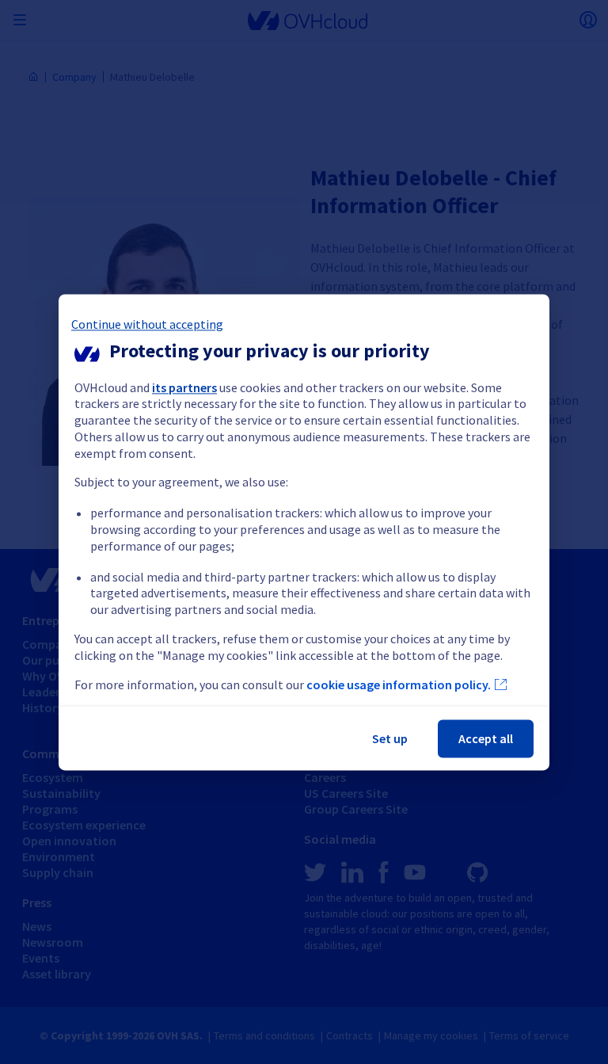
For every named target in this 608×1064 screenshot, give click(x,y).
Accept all (485, 738)
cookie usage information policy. (398, 684)
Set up (390, 738)
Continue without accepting (147, 324)
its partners (184, 387)
